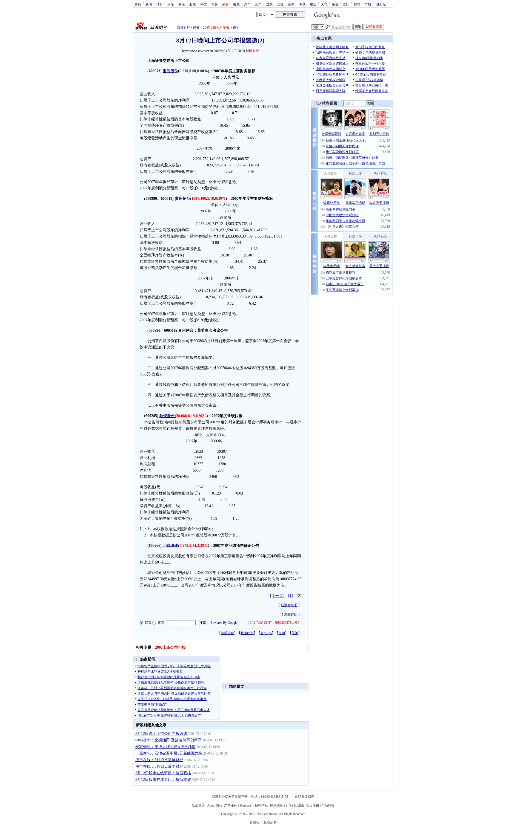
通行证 (381, 4)
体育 (159, 4)
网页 (148, 623)
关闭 (294, 633)
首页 (138, 4)
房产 (258, 4)
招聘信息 (261, 805)
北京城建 (170, 546)
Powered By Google (224, 623)
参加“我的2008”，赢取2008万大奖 (273, 623)
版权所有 (270, 822)
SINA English (294, 805)
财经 (181, 4)
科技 (203, 4)
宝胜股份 (170, 71)
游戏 (269, 4)
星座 (313, 4)
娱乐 (170, 4)
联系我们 (246, 805)
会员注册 (312, 805)
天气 (324, 4)
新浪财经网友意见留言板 (230, 797)
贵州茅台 (182, 199)
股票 (192, 4)
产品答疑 (328, 805)
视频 (236, 4)
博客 (214, 4)
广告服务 (230, 805)
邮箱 (357, 4)
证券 (196, 28)
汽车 (247, 4)
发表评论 (290, 615)
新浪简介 (198, 805)
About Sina (214, 805)
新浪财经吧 (289, 605)
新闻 (148, 4)
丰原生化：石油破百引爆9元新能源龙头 (168, 753)
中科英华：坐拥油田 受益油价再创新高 (168, 740)
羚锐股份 (167, 416)
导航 (368, 4)
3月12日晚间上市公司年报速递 (161, 734)
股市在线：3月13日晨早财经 (159, 760)
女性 (280, 4)
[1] (290, 596)
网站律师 (276, 805)
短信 (335, 4)
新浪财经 (183, 28)
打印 (281, 633)
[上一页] (277, 596)
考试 (302, 4)
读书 (291, 4)
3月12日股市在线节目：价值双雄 (163, 773)
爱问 (346, 4)
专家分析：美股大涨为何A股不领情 (165, 747)
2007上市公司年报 (216, 28)
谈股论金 (227, 633)
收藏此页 (247, 633)
